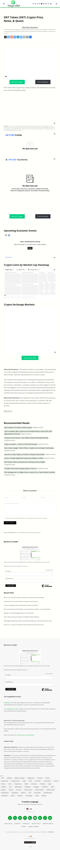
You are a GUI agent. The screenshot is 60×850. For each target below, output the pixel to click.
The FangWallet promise (11, 709)
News (52, 787)
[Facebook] (14, 37)
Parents (11, 789)
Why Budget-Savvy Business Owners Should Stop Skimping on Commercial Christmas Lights (28, 621)
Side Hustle (37, 792)
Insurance (34, 784)
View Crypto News (30, 358)
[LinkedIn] (40, 818)
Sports (12, 795)
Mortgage (36, 787)
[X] (5, 37)
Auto (2, 778)
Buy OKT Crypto (17, 82)
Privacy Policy (36, 823)
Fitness (3, 784)
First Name (8, 571)
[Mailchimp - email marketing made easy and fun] (47, 587)
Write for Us (8, 411)
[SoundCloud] (50, 818)
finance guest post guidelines (25, 735)
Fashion (56, 781)
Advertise (17, 823)
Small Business (48, 792)
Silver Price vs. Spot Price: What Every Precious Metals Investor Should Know (24, 624)
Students (20, 795)
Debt (30, 781)
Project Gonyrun (33, 826)
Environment (47, 781)
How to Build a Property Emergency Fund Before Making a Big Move (21, 617)
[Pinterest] (25, 818)
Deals (24, 781)
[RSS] (30, 818)
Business (40, 778)
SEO (30, 792)
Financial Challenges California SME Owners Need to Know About (21, 605)
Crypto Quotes (12, 532)
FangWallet (7, 703)
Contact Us (26, 823)
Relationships (5, 792)
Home (5, 532)
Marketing (27, 787)
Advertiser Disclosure (30, 27)
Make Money (18, 787)
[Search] (55, 3)
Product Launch (39, 789)
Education (37, 781)
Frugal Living (17, 784)
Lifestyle (3, 787)
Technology (29, 795)
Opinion (3, 789)
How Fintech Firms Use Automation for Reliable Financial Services (21, 601)
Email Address (9, 578)
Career (47, 778)
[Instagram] (20, 818)
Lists (10, 787)
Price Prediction (42, 82)
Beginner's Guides (19, 778)
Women (44, 795)
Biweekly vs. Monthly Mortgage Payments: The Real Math (19, 613)
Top (30, 846)
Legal (49, 784)
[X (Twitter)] (15, 818)
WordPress (51, 832)
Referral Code (50, 789)
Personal (18, 789)
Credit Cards (4, 781)
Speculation (4, 795)
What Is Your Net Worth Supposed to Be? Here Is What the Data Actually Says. (24, 597)
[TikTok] (45, 818)
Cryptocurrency (15, 781)
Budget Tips (31, 778)
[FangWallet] (14, 3)
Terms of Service (48, 823)
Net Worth (45, 787)
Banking (9, 778)
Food (10, 784)
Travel (37, 795)
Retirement (15, 792)
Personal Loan (28, 789)
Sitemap (23, 826)
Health (26, 784)
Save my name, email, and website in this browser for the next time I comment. (26, 518)
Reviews (23, 792)
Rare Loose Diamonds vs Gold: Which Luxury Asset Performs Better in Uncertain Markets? (27, 609)
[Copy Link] (27, 37)
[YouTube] (35, 818)
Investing (42, 784)
